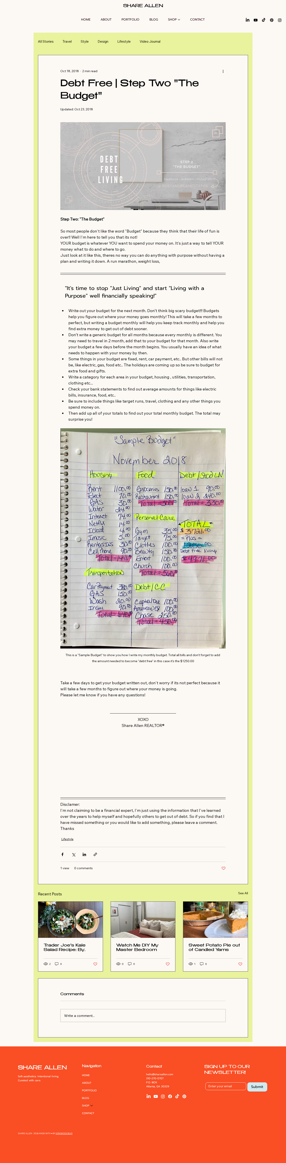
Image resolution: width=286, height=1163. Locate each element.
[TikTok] (263, 20)
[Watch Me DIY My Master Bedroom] (143, 920)
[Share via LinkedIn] (84, 854)
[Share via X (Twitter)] (73, 854)
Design (103, 41)
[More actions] (223, 71)
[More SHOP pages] (179, 20)
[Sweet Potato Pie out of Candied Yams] (215, 920)
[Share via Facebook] (62, 854)
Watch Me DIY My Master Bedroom (137, 948)
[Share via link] (95, 854)
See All (243, 893)
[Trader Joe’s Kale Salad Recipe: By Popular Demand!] (70, 920)
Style (85, 41)
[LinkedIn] (247, 20)
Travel (67, 41)
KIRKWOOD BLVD (64, 1133)
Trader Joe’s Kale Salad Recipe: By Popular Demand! (65, 948)
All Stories (46, 41)
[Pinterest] (271, 20)
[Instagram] (280, 20)
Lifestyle (124, 41)
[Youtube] (255, 20)
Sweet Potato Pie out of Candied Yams (214, 948)
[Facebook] (170, 1096)
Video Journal (150, 41)
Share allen (143, 6)
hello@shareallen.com (159, 1074)
